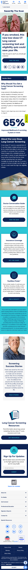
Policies (20, 547)
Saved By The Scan (14, 11)
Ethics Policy (8, 553)
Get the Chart (14, 260)
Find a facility (14, 299)
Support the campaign (14, 486)
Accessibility (25, 562)
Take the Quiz (14, 60)
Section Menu (6, 78)
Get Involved (4, 502)
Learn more (9, 564)
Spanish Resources (6, 520)
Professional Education (7, 506)
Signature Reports (6, 511)
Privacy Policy (20, 550)
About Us (3, 492)
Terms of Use (7, 547)
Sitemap (8, 550)
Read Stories (14, 395)
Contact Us (4, 515)
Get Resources (14, 437)
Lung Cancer (6, 7)
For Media (4, 497)
